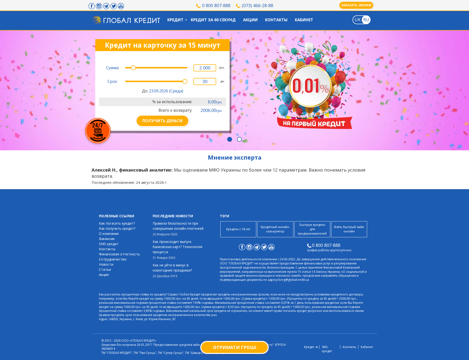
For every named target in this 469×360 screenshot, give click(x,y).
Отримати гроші (234, 347)
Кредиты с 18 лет (238, 229)
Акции (250, 19)
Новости (106, 264)
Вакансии (107, 238)
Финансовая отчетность (119, 254)
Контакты (276, 19)
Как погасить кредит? (117, 223)
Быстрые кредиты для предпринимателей (312, 229)
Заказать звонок (356, 5)
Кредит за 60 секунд (213, 19)
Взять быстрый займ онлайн (349, 229)
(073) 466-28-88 (257, 5)
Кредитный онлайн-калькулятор (275, 229)
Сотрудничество (113, 259)
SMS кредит (108, 243)
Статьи (105, 269)
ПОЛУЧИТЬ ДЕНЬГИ (162, 120)
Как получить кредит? (117, 228)
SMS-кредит (327, 349)
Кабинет (304, 19)
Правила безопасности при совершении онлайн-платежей (178, 228)
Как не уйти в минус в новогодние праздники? (172, 270)
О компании (109, 233)
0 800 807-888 (216, 5)
